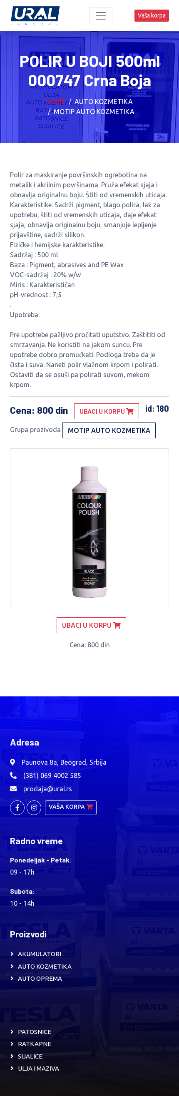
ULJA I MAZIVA (38, 1068)
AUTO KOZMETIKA (45, 966)
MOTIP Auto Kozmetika (94, 111)
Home (55, 101)
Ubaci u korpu (103, 411)
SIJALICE (30, 1056)
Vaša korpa (152, 15)
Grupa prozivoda (35, 429)
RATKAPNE (34, 1043)
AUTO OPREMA (40, 978)
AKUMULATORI (39, 953)
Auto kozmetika (104, 101)
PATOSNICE (34, 1031)
